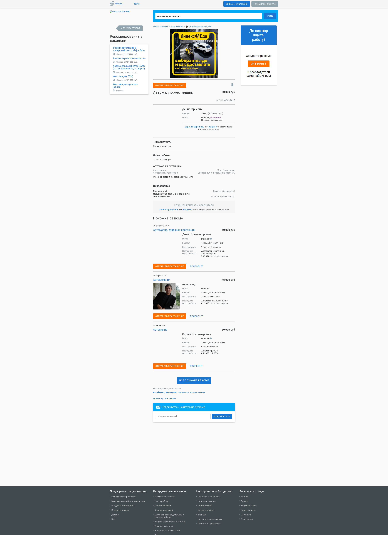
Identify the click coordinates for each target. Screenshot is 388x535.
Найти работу (161, 501)
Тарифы (202, 514)
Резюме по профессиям (209, 523)
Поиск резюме (205, 505)
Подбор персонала (265, 4)
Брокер (244, 501)
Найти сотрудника (207, 501)
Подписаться (222, 416)
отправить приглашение (169, 85)
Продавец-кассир (120, 510)
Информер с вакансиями (210, 519)
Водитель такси (249, 505)
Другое (115, 514)
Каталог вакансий (164, 510)
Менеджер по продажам (123, 496)
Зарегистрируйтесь (194, 126)
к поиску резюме (130, 28)
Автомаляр (160, 329)
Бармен (245, 496)
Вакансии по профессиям (167, 530)
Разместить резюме (164, 496)
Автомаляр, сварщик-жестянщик (174, 229)
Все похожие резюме (194, 380)
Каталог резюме (206, 510)
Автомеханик (161, 279)
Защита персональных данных (170, 521)
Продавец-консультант (123, 505)
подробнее (196, 266)
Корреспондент (248, 510)
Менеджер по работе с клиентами (128, 501)
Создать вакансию (237, 4)
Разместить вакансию (209, 496)
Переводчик (247, 519)
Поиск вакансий (163, 505)
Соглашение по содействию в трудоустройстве (169, 515)
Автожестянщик (197, 392)
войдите (213, 126)
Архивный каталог (164, 526)
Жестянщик (170, 398)
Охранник (246, 514)
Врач (113, 519)
